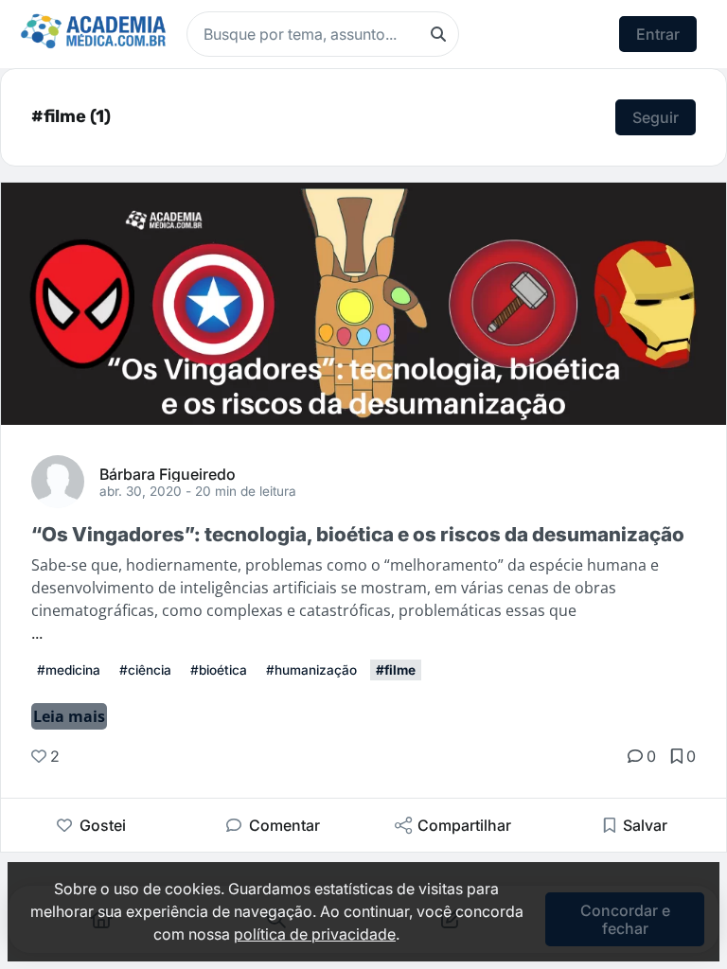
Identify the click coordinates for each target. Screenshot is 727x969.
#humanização (311, 670)
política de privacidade (315, 934)
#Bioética (218, 670)
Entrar (658, 34)
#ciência (145, 670)
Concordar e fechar (625, 919)
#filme (396, 670)
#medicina (68, 670)
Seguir (655, 117)
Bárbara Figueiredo (167, 473)
